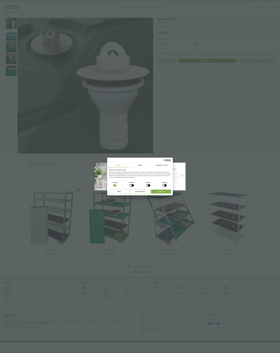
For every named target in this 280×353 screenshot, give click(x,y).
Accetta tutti (161, 191)
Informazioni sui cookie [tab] (162, 165)
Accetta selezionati (140, 191)
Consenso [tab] (118, 165)
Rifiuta (119, 191)
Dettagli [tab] (140, 165)
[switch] (132, 185)
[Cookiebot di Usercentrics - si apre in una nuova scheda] (164, 160)
